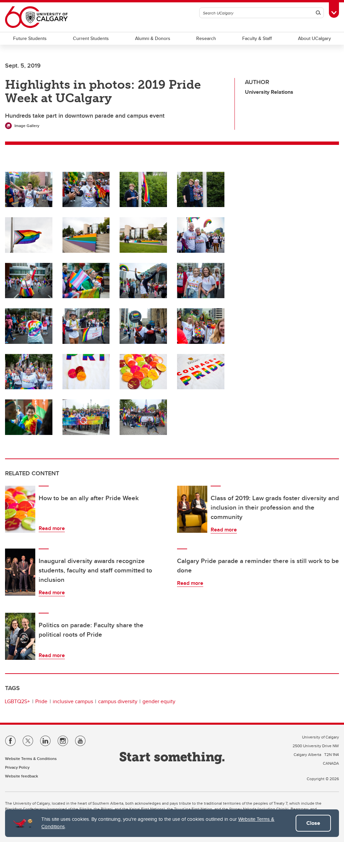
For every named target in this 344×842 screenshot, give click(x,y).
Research (206, 38)
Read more (52, 528)
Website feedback (21, 776)
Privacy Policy (17, 767)
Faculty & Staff (257, 38)
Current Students (91, 38)
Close (313, 823)
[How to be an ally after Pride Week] (20, 509)
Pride (41, 701)
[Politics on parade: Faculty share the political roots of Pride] (20, 636)
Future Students (30, 38)
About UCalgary (314, 38)
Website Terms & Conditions (31, 758)
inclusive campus (73, 701)
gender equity (158, 701)
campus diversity (117, 701)
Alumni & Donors (152, 38)
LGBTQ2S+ (17, 701)
